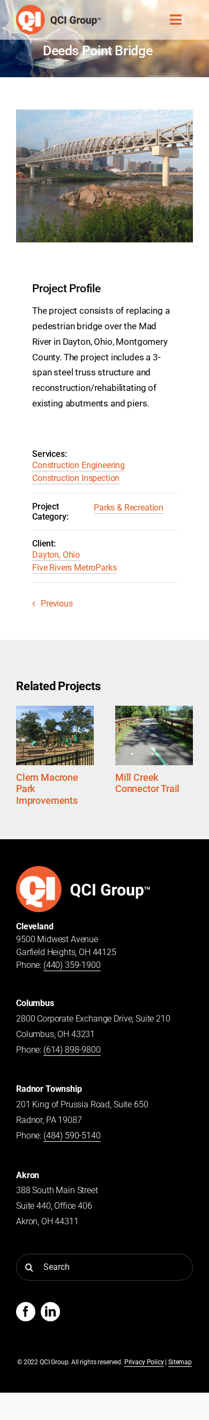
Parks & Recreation (128, 507)
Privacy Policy (144, 1362)
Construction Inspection (76, 478)
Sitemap (180, 1362)
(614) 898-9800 (72, 1050)
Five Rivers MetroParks (74, 568)
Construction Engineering (78, 465)
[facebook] (25, 1311)
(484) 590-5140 (72, 1135)
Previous (57, 603)
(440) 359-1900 (72, 965)
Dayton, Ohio (56, 555)
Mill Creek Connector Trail (147, 783)
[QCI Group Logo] (83, 870)
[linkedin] (50, 1311)
